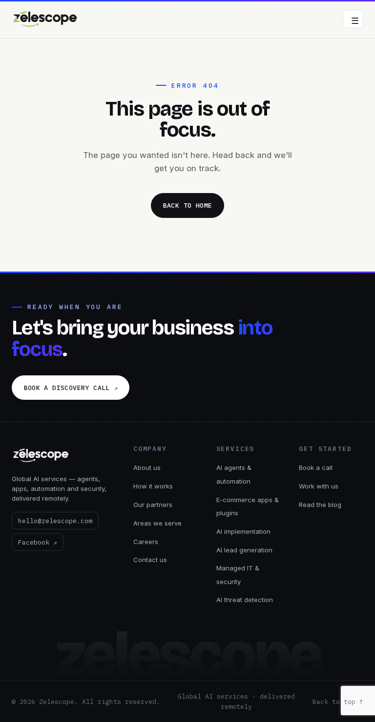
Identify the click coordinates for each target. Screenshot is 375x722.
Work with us (318, 486)
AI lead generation (244, 550)
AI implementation (243, 531)
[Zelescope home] (45, 19)
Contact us (150, 560)
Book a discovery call (71, 388)
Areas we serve (157, 523)
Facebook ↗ (37, 542)
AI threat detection (244, 600)
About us (147, 467)
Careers (145, 542)
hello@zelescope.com (55, 521)
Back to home (187, 205)
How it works (153, 486)
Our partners (152, 504)
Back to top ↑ (337, 702)
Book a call (316, 467)
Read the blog (320, 504)
